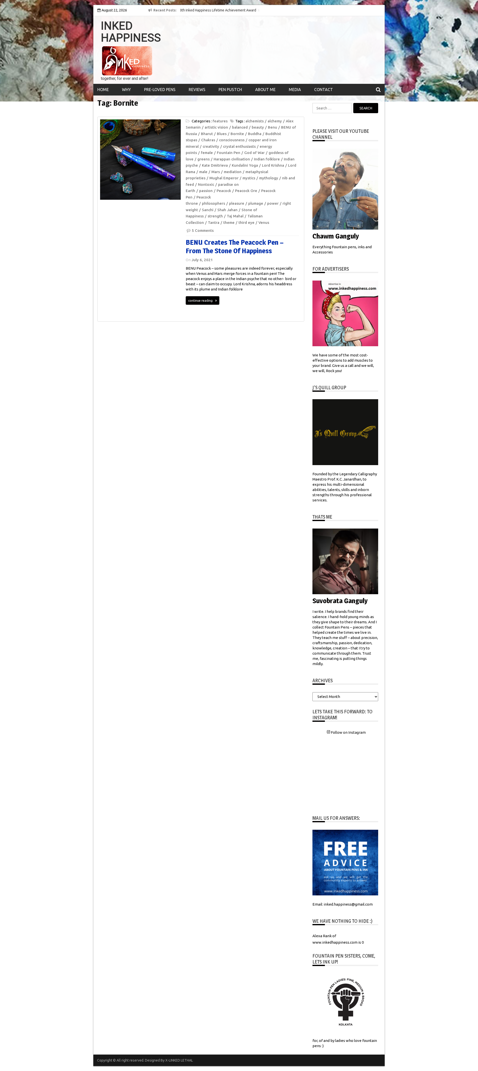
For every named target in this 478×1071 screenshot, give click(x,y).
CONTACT (323, 89)
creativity (211, 146)
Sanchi (207, 210)
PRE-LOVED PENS (160, 89)
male (203, 172)
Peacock (224, 191)
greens (203, 159)
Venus (263, 222)
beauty (258, 127)
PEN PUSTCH (230, 89)
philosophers (213, 203)
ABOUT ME (265, 89)
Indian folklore (267, 159)
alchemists (254, 121)
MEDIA (295, 89)
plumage (255, 203)
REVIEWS (197, 89)
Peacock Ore (246, 191)
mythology (268, 178)
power (273, 203)
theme (229, 222)
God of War (254, 152)
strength (215, 216)
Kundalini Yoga (245, 165)
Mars (215, 172)
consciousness (231, 140)
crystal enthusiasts (239, 146)
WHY (126, 89)
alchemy (275, 121)
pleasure (236, 203)
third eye (246, 222)
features (220, 121)
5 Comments (203, 230)
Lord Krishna (273, 165)
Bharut (207, 134)
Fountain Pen (228, 152)
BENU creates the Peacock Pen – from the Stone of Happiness (235, 246)
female (207, 152)
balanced (240, 127)
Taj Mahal (235, 216)
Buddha (254, 134)
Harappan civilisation (232, 159)
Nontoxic (206, 184)
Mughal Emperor (224, 178)
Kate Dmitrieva (215, 165)
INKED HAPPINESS (131, 31)
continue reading (200, 300)
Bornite (237, 134)
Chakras (208, 140)
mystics (248, 178)
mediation (232, 172)
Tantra (213, 222)
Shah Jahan (227, 210)
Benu (272, 127)
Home (103, 89)
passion (206, 191)
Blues (222, 134)
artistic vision (216, 127)
